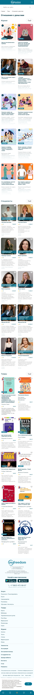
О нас (2, 663)
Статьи (3, 637)
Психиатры (4, 601)
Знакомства (4, 645)
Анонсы (3, 632)
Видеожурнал (5, 639)
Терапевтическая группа (8, 615)
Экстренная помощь (7, 651)
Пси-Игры (4, 618)
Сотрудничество (6, 654)
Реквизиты (4, 666)
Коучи (2, 596)
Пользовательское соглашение (8, 670)
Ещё (29, 20)
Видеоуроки (4, 620)
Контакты (4, 660)
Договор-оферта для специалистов (11, 675)
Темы (8, 11)
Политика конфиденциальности (25, 670)
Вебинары (4, 613)
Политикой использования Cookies (12, 687)
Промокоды (4, 623)
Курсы (3, 610)
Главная (3, 11)
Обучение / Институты (7, 604)
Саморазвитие (5, 599)
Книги (2, 625)
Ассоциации (4, 648)
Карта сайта (28, 675)
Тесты (2, 634)
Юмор (2, 642)
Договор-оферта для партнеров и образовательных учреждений (17, 673)
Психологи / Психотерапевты (9, 594)
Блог (23, 675)
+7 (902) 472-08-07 (18, 585)
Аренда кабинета (6, 657)
